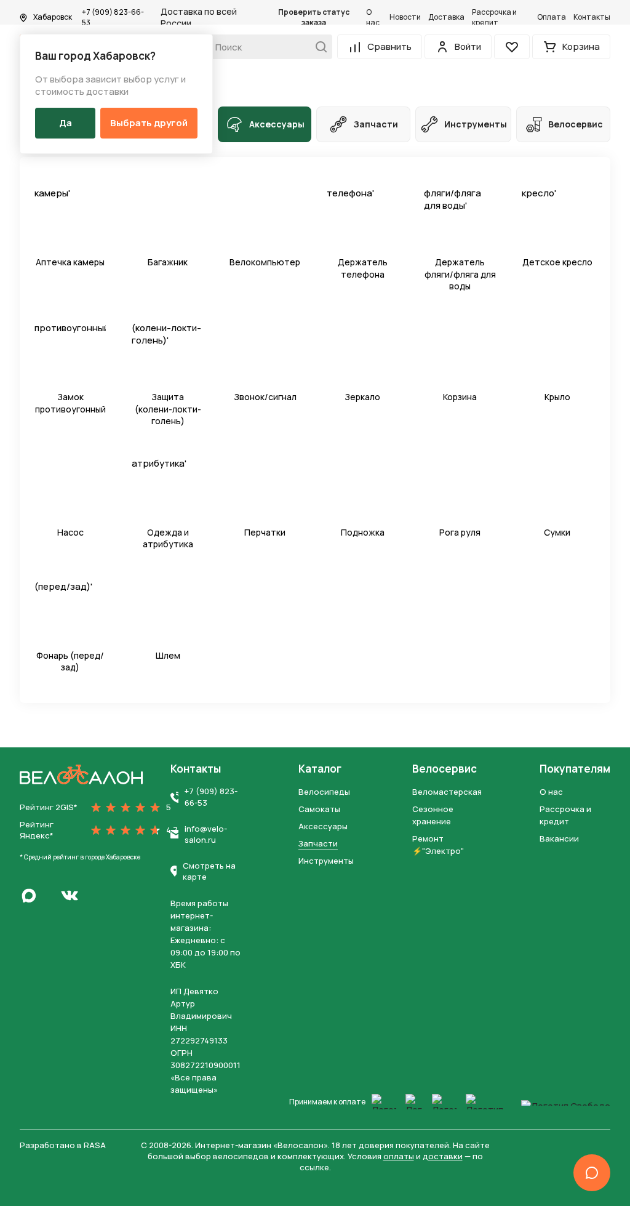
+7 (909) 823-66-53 (113, 17)
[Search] (318, 46)
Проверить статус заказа (313, 17)
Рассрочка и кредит (494, 17)
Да (65, 122)
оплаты (398, 1156)
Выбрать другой (149, 122)
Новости (405, 17)
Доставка (446, 17)
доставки (443, 1156)
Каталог (319, 769)
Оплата (551, 17)
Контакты (591, 17)
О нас (373, 17)
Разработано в (63, 1145)
